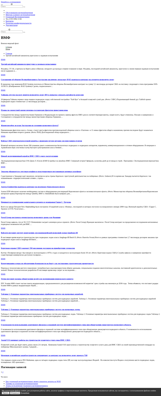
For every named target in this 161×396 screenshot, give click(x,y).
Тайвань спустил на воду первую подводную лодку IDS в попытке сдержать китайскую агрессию (42, 95)
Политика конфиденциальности (18, 23)
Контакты (10, 21)
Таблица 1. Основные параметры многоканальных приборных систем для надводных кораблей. (42, 294)
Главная (9, 53)
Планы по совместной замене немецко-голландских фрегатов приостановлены (34, 110)
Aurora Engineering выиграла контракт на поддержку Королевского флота (33, 187)
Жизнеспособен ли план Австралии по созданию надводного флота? (30, 125)
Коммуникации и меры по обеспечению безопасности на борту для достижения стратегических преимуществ (47, 263)
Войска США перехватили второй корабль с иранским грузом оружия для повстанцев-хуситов (41, 141)
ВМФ (3, 60)
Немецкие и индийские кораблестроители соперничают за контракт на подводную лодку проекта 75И (44, 355)
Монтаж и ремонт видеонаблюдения (20, 15)
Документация (11, 25)
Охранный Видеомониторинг (18, 17)
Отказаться (15, 393)
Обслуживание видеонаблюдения (19, 13)
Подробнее (25, 393)
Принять (6, 393)
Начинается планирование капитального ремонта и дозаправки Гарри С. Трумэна (36, 202)
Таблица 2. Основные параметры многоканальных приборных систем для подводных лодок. (40, 310)
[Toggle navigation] (2, 4)
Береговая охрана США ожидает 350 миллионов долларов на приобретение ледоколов (38, 248)
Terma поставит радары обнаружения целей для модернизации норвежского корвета (37, 279)
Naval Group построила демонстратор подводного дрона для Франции (30, 217)
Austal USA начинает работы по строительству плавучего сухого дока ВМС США (35, 340)
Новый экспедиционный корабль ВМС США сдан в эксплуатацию (29, 156)
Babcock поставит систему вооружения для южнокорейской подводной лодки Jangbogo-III (39, 233)
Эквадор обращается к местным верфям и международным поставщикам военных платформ (41, 172)
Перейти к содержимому (11, 2)
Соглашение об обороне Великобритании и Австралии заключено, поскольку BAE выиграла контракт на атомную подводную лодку (57, 80)
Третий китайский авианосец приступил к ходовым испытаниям (28, 64)
